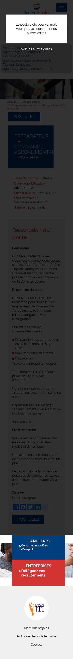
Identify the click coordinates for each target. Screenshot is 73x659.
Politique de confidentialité (36, 636)
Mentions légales (36, 628)
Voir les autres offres (36, 49)
